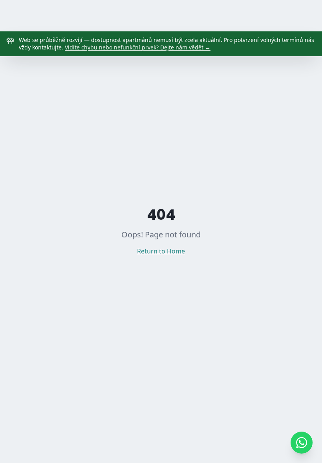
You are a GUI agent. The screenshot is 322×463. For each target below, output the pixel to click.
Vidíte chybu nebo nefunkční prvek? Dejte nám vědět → (137, 47)
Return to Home (161, 251)
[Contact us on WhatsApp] (302, 443)
